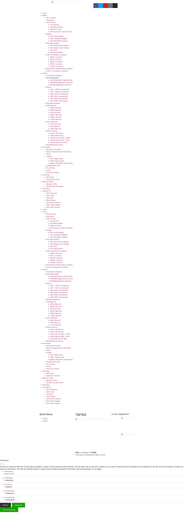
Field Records (51, 105)
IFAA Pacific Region (53, 205)
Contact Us (46, 191)
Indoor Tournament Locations (57, 71)
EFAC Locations (56, 59)
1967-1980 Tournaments (59, 101)
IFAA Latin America (53, 207)
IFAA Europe (50, 200)
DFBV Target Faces (57, 161)
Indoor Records (51, 122)
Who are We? (51, 18)
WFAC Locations (56, 57)
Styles (48, 154)
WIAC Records (55, 124)
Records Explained (53, 103)
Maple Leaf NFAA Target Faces (61, 163)
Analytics (8, 484)
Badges (49, 34)
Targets (49, 156)
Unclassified (9, 497)
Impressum (50, 20)
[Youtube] (105, 5)
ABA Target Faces (56, 159)
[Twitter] (100, 5)
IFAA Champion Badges (58, 39)
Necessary (9, 471)
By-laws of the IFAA (53, 149)
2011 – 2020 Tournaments (59, 92)
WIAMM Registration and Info (60, 85)
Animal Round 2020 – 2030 (60, 138)
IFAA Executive (51, 193)
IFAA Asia (49, 198)
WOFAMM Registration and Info (61, 82)
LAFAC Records (55, 119)
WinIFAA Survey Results (54, 186)
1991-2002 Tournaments (59, 96)
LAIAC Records (55, 129)
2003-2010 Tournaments (59, 94)
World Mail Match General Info (61, 80)
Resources (50, 177)
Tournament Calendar (54, 75)
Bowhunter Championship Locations (59, 69)
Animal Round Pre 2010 (58, 142)
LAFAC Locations (56, 66)
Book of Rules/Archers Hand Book (58, 152)
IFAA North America (53, 202)
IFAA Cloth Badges (57, 36)
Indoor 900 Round (56, 135)
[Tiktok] (110, 5)
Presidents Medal (56, 27)
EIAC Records (55, 126)
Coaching (45, 175)
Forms (48, 170)
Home (44, 13)
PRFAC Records (55, 117)
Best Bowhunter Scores (54, 145)
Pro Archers (50, 168)
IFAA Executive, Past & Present (61, 32)
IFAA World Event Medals (59, 45)
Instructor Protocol (53, 179)
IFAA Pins (53, 50)
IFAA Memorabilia (52, 43)
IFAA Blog (45, 189)
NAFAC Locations (56, 62)
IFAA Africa (50, 196)
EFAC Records (55, 112)
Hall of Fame (51, 22)
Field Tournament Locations (56, 55)
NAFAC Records (56, 115)
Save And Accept (9, 510)
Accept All (18, 505)
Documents (46, 147)
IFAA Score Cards (52, 172)
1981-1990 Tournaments (59, 99)
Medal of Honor (56, 29)
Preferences (9, 491)
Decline (5, 505)
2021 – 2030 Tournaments (59, 89)
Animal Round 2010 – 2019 (59, 140)
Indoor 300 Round (56, 133)
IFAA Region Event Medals (59, 48)
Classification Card (53, 166)
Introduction (54, 25)
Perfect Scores (51, 131)
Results (48, 87)
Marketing (9, 478)
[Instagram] (115, 5)
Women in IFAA (47, 182)
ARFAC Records (55, 110)
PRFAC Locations (56, 64)
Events (44, 73)
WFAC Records (55, 108)
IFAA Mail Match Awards (59, 41)
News (45, 418)
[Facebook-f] (95, 5)
